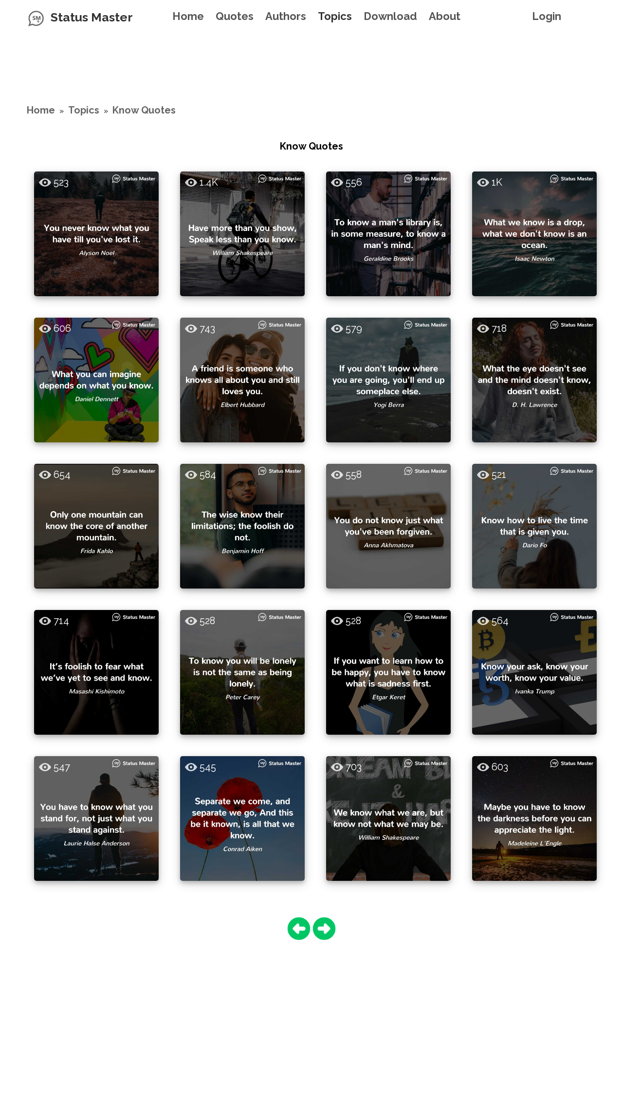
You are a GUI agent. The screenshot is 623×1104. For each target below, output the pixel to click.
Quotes (235, 16)
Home (188, 16)
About (444, 16)
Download (390, 16)
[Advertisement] (311, 56)
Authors (285, 16)
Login (546, 16)
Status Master (92, 17)
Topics (335, 16)
